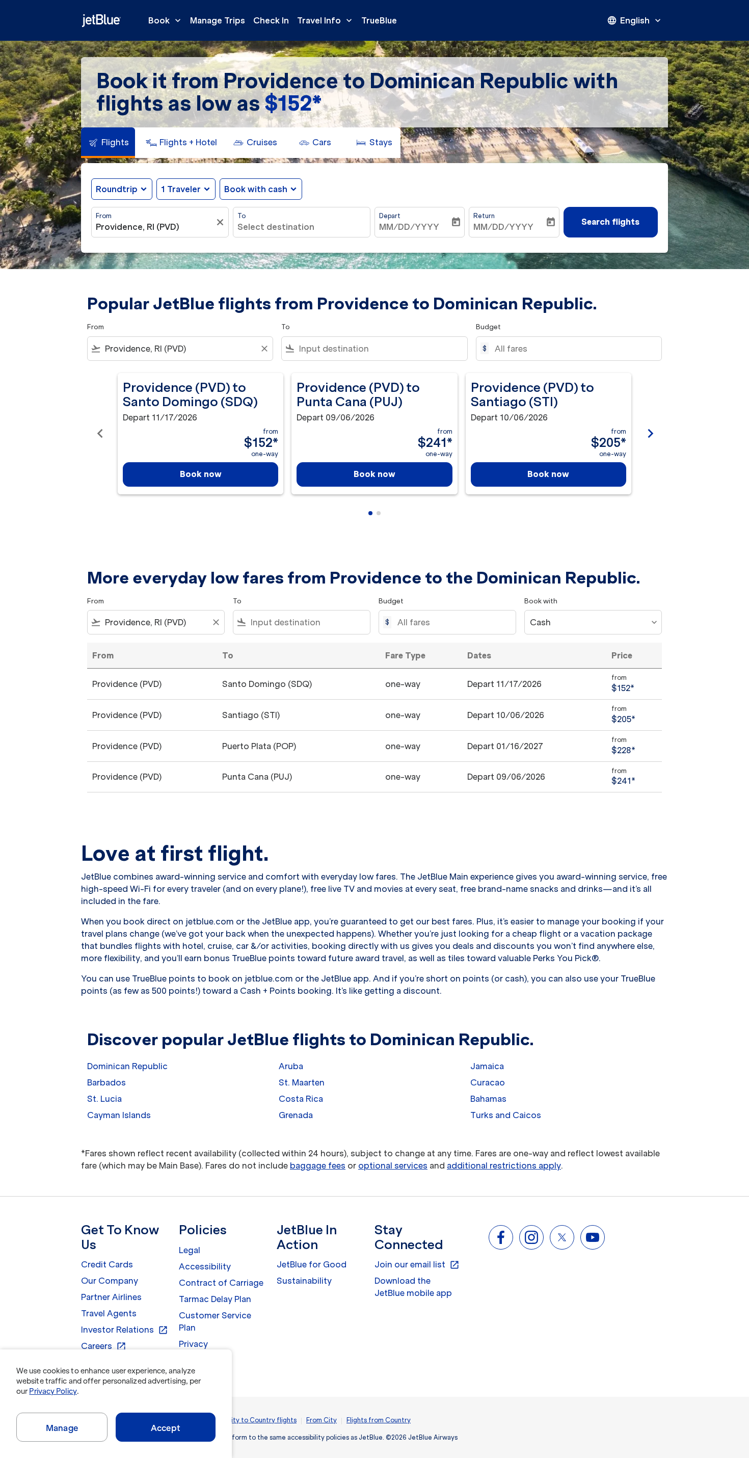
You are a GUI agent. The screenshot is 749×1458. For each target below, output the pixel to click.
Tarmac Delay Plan (215, 1299)
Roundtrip (117, 189)
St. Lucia (104, 1099)
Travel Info (325, 20)
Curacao (487, 1082)
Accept (165, 1428)
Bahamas (488, 1099)
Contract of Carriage (221, 1283)
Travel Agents (109, 1313)
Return (484, 216)
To (241, 216)
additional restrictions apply (504, 1165)
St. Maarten (302, 1082)
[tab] (108, 142)
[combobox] (155, 227)
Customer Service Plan (215, 1321)
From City (321, 1420)
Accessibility (205, 1266)
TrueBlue (379, 20)
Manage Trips (217, 20)
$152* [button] (293, 103)
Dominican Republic (127, 1066)
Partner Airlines (111, 1297)
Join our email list (417, 1264)
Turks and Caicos (505, 1115)
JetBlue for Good (311, 1264)
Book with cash (255, 189)
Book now (201, 474)
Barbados (106, 1082)
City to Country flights (261, 1420)
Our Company (109, 1281)
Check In (271, 20)
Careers (103, 1346)
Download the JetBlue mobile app (413, 1287)
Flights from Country (378, 1420)
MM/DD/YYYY (409, 227)
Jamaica (487, 1066)
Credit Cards (107, 1264)
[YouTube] (592, 1237)
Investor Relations (124, 1330)
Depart (389, 216)
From (104, 216)
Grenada (296, 1115)
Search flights (610, 222)
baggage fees (317, 1165)
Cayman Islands (119, 1115)
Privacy (193, 1344)
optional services (392, 1165)
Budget (488, 327)
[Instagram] (531, 1237)
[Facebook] (501, 1237)
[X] (562, 1237)
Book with (540, 601)
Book (165, 20)
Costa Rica (301, 1099)
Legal (189, 1250)
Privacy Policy (52, 1391)
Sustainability (304, 1281)
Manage (62, 1428)
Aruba (291, 1066)
